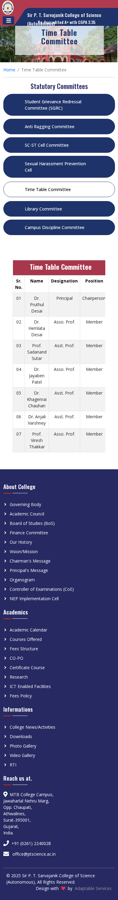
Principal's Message (29, 570)
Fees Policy (21, 696)
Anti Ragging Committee (49, 126)
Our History (21, 542)
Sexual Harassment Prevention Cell (55, 167)
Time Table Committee (48, 189)
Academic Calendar (28, 630)
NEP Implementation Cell (34, 598)
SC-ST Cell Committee (47, 145)
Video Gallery (22, 755)
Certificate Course (27, 667)
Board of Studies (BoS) (32, 523)
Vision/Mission (24, 551)
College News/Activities (32, 727)
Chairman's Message (30, 561)
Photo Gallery (23, 746)
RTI (13, 765)
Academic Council (27, 514)
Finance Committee (29, 533)
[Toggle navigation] (8, 20)
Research (19, 677)
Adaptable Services (93, 888)
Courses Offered (26, 639)
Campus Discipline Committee (54, 227)
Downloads (21, 736)
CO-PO (16, 658)
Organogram (22, 580)
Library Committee (43, 209)
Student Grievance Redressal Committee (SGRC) (53, 105)
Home (9, 70)
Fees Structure (24, 649)
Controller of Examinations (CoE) (42, 589)
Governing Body (25, 504)
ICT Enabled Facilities (30, 686)
